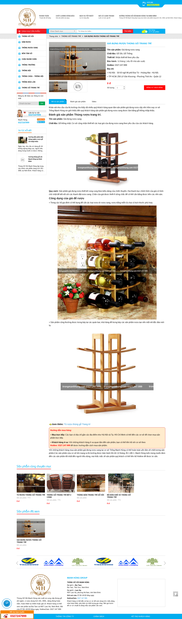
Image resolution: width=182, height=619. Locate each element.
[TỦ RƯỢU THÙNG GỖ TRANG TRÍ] (31, 483)
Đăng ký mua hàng (154, 87)
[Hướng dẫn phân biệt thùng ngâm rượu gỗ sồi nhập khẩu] (22, 140)
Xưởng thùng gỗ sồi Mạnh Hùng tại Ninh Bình (35, 159)
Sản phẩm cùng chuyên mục (34, 466)
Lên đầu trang (175, 594)
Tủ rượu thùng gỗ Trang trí (77, 424)
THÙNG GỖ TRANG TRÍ (71, 36)
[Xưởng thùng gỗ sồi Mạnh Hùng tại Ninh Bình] (22, 160)
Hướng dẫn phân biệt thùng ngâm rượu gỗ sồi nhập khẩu (35, 139)
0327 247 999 (82, 598)
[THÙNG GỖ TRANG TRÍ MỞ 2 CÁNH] (61, 483)
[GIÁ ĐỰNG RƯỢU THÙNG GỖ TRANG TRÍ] (31, 528)
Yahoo (41, 119)
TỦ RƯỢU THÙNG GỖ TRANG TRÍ (31, 495)
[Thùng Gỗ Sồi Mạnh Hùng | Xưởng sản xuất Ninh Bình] (27, 17)
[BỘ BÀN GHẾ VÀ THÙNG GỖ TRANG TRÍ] (121, 483)
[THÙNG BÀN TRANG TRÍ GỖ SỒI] (91, 483)
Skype (41, 122)
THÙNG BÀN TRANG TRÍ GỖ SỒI (90, 495)
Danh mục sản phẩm (31, 31)
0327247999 (153, 4)
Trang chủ (53, 36)
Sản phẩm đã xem (28, 511)
